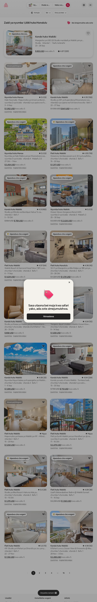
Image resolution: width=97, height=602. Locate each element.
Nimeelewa (48, 316)
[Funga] (69, 282)
